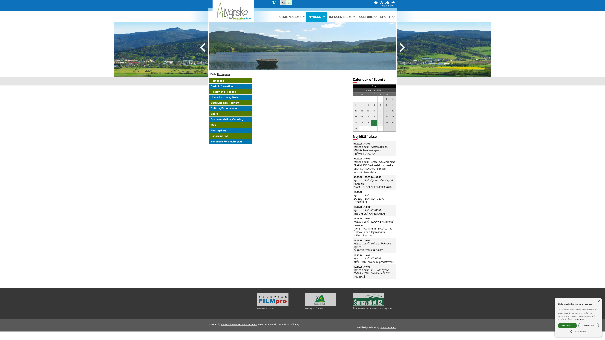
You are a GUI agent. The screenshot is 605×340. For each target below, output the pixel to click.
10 (356, 111)
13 (374, 111)
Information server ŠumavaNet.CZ (239, 324)
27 (374, 123)
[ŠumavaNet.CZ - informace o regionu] (368, 305)
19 (368, 117)
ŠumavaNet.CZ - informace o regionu (372, 308)
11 (362, 111)
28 (380, 123)
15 (387, 111)
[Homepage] (376, 3)
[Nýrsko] (233, 11)
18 (362, 117)
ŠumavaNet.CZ (388, 327)
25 (362, 123)
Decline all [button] (588, 325)
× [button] (599, 301)
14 (380, 111)
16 (393, 111)
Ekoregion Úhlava (314, 308)
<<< (355, 86)
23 (393, 117)
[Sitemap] (387, 3)
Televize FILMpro (265, 308)
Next (402, 47)
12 (368, 111)
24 (356, 123)
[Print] (393, 3)
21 (380, 117)
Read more (580, 319)
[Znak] (274, 2)
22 (387, 117)
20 (374, 117)
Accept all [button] (567, 325)
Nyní (374, 86)
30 (393, 123)
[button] (578, 331)
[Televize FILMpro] (272, 305)
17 (356, 117)
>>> (393, 86)
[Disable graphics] (381, 3)
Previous (203, 47)
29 (387, 123)
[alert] (578, 317)
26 (368, 123)
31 (356, 128)
